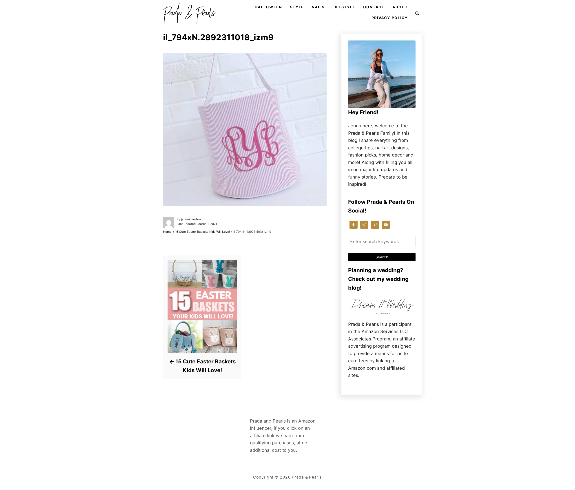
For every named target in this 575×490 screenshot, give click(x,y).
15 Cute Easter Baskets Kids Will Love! (202, 231)
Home (167, 231)
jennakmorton (191, 219)
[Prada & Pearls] (188, 13)
